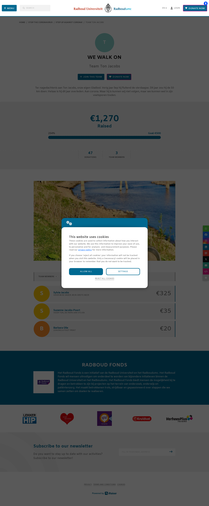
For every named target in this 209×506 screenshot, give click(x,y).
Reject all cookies (104, 278)
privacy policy (85, 250)
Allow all (86, 271)
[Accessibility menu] (205, 3)
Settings (123, 271)
